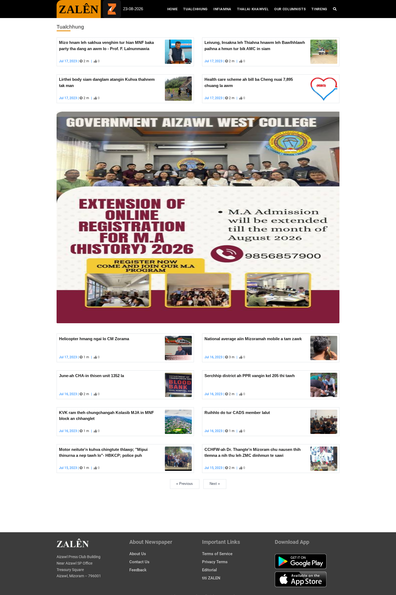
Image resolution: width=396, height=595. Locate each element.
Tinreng (319, 9)
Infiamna (222, 9)
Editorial (209, 570)
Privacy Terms (215, 561)
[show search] (334, 9)
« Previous (184, 484)
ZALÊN (79, 9)
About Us (137, 553)
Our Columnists (290, 9)
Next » (215, 484)
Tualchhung (195, 9)
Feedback (138, 570)
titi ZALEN (211, 578)
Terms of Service (217, 553)
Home (173, 9)
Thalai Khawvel (253, 9)
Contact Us (139, 561)
